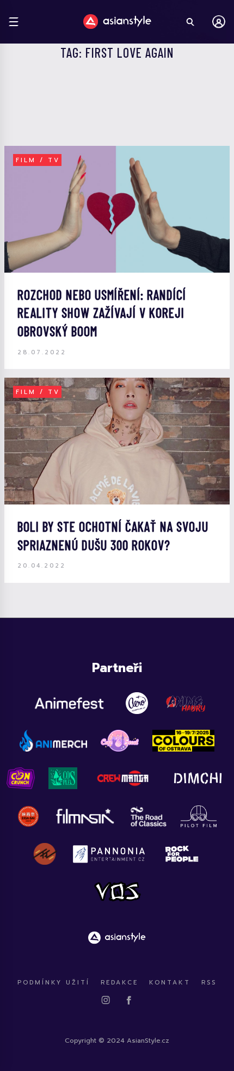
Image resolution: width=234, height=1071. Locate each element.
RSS (209, 982)
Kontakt (169, 982)
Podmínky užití (53, 982)
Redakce (119, 982)
